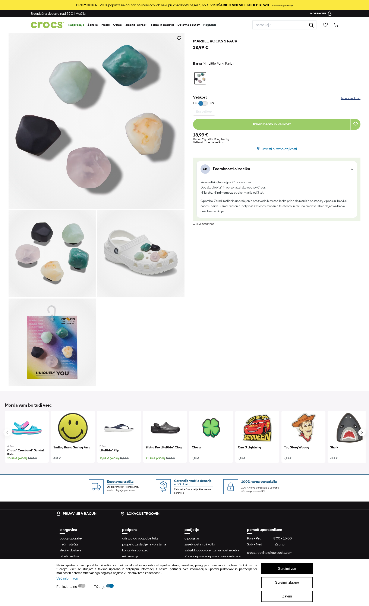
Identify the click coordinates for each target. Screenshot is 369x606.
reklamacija (130, 556)
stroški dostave (70, 550)
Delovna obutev (188, 25)
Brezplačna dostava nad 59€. (52, 14)
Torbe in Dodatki (162, 25)
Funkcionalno (67, 587)
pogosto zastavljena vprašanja (144, 544)
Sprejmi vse (287, 568)
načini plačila (69, 544)
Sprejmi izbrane (287, 582)
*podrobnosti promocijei (282, 5)
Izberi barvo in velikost (272, 124)
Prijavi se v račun (80, 514)
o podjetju (191, 538)
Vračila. (81, 14)
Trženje (100, 587)
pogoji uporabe (71, 538)
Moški (105, 25)
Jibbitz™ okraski (136, 25)
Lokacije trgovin (143, 514)
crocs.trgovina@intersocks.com (269, 553)
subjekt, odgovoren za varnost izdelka (211, 550)
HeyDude (210, 25)
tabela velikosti (70, 556)
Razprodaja (76, 25)
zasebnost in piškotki (199, 544)
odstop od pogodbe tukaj (140, 538)
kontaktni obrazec (135, 550)
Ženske (93, 25)
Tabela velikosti (350, 98)
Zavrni (287, 596)
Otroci (117, 25)
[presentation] (7, 432)
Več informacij (67, 578)
